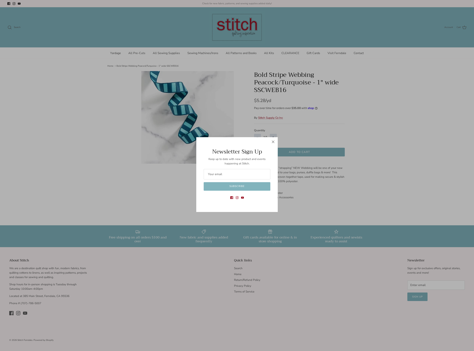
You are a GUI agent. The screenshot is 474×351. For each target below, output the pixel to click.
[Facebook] (231, 197)
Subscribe (236, 186)
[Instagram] (237, 197)
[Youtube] (242, 197)
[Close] (273, 142)
